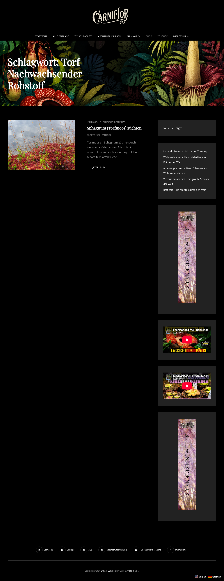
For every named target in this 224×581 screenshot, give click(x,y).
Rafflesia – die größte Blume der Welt (184, 190)
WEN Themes (133, 570)
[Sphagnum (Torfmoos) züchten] (41, 145)
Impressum (179, 36)
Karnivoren (133, 36)
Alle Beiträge (61, 36)
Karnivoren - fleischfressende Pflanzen (106, 122)
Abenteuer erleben (109, 36)
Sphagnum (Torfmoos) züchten (114, 128)
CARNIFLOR (106, 570)
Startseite (41, 36)
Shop (149, 36)
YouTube (163, 36)
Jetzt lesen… (102, 168)
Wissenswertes (83, 36)
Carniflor (106, 135)
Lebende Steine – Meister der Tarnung (185, 151)
